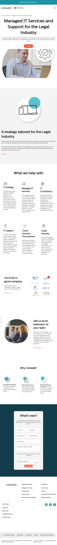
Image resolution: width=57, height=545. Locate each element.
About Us (43, 491)
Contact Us (5, 507)
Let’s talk (28, 46)
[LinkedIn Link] (46, 505)
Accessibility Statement (9, 535)
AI (22, 500)
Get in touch (37, 347)
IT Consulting (25, 491)
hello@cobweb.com (7, 514)
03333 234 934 (6, 517)
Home (2, 15)
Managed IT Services (27, 488)
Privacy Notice (28, 535)
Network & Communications (29, 497)
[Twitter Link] (50, 505)
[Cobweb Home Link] (7, 8)
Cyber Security (25, 494)
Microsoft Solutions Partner (48, 494)
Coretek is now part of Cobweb (27, 2)
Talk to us (7, 293)
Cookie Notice (20, 535)
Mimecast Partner (46, 497)
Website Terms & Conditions (46, 535)
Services (7, 15)
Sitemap (36, 535)
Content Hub (44, 488)
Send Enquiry (28, 466)
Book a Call (5, 510)
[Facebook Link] (54, 505)
